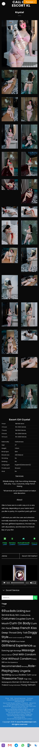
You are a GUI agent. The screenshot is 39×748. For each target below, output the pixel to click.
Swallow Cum (25, 675)
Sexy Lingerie (21, 671)
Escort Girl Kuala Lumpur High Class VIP (19, 709)
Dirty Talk (22, 632)
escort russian (13, 637)
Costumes (8, 618)
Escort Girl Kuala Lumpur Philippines (19, 714)
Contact (30, 698)
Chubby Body (25, 615)
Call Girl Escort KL (21, 3)
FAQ (11, 698)
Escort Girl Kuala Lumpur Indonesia (19, 705)
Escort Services (20, 698)
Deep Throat (9, 632)
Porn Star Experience (11, 662)
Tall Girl (34, 675)
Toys (20, 678)
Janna (4, 556)
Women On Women (20, 682)
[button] (3, 4)
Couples (20, 618)
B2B (7, 611)
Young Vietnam (28, 685)
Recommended (11, 666)
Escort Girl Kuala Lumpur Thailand (15, 703)
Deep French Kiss (24, 628)
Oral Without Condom (17, 659)
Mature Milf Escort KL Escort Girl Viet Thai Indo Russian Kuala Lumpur (19, 707)
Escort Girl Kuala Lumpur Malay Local (19, 711)
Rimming (25, 666)
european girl (21, 637)
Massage (28, 650)
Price (7, 698)
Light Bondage (15, 651)
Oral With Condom (24, 654)
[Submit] (35, 598)
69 (4, 610)
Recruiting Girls (19, 717)
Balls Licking (17, 611)
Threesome (9, 678)
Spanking (6, 674)
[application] (19, 575)
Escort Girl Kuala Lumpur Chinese (19, 715)
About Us (32, 703)
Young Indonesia (14, 685)
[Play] (4, 583)
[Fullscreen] (34, 583)
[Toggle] (4, 590)
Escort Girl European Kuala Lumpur (19, 719)
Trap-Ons (27, 679)
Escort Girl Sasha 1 (29, 556)
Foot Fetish (20, 641)
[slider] (17, 582)
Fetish (13, 641)
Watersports (7, 682)
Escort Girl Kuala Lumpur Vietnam (19, 700)
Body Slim (14, 615)
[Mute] (31, 583)
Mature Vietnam (7, 655)
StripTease (14, 675)
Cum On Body (20, 623)
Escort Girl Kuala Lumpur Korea (19, 712)
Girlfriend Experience (17, 645)
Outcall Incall (19, 701)
